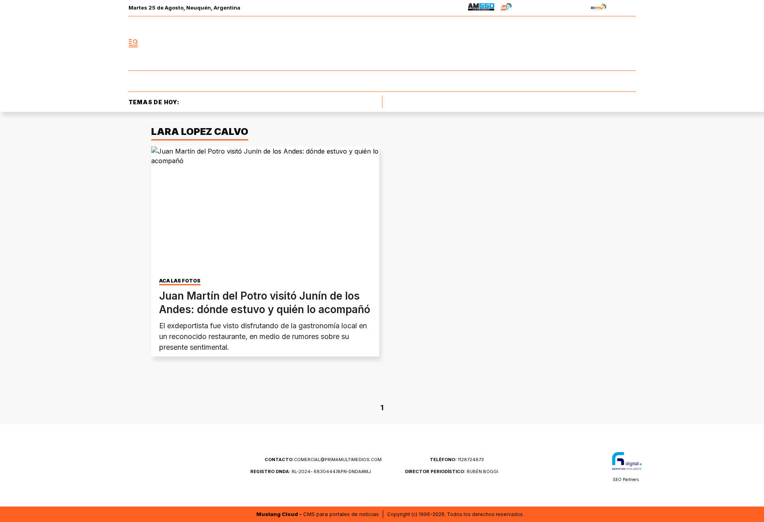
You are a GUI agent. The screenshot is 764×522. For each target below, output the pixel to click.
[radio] (481, 8)
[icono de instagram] (612, 43)
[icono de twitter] (594, 43)
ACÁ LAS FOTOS (180, 281)
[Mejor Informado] (382, 43)
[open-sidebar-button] (133, 43)
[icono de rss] (629, 43)
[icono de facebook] (577, 43)
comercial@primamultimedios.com (323, 459)
